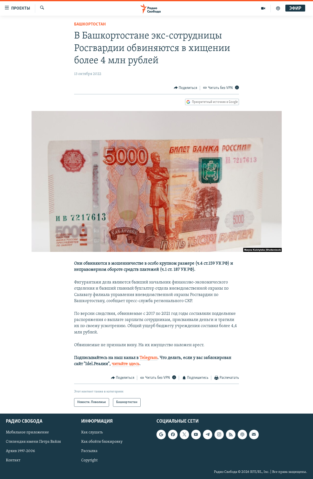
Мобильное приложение (27, 432)
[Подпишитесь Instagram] (219, 434)
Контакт (13, 460)
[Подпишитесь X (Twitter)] (184, 434)
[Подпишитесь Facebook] (172, 434)
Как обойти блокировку (102, 442)
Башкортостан (90, 24)
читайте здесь (125, 364)
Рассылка (89, 451)
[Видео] (263, 8)
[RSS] (230, 434)
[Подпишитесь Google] (161, 434)
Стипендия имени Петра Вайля (33, 442)
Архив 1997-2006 (20, 451)
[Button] (185, 88)
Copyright (89, 460)
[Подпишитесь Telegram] (207, 434)
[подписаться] (253, 434)
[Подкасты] (242, 434)
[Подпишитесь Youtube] (196, 434)
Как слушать (92, 432)
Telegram (148, 358)
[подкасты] (278, 8)
